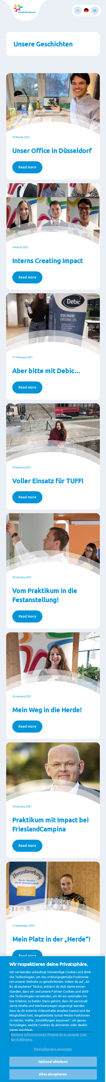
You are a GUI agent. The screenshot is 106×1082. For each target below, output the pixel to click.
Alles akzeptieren (53, 1074)
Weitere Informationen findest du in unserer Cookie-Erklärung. (49, 1037)
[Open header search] (78, 10)
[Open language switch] (86, 10)
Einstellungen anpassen (53, 1049)
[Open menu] (95, 10)
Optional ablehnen (53, 1061)
